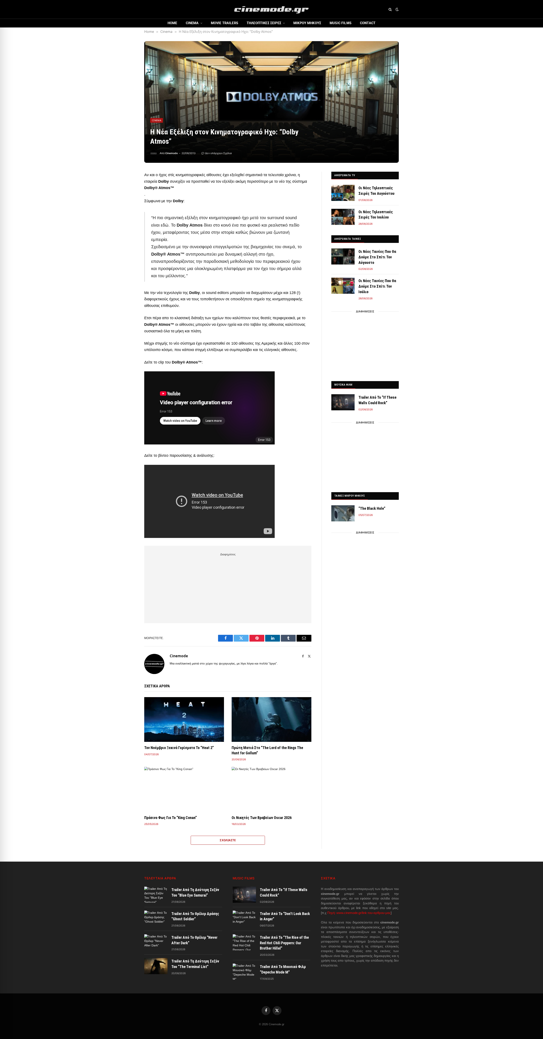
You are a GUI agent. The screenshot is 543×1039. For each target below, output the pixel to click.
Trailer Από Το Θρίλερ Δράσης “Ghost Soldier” (195, 916)
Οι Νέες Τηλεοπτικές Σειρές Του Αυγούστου (376, 191)
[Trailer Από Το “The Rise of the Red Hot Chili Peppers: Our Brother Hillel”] (244, 942)
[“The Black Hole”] (343, 513)
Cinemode (171, 153)
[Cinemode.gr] (271, 9)
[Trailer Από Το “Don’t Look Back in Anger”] (244, 919)
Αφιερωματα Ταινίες (347, 238)
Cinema (192, 23)
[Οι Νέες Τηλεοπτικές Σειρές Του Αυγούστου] (343, 193)
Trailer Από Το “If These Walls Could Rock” (377, 400)
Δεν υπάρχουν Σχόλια (218, 153)
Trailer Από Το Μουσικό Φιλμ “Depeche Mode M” (283, 969)
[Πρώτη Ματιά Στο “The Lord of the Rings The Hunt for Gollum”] (271, 719)
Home (172, 23)
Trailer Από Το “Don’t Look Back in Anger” (285, 916)
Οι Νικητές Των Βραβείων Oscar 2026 (262, 817)
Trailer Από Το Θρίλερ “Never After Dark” (194, 940)
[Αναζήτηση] (390, 9)
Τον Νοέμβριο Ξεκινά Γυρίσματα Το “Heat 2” (179, 747)
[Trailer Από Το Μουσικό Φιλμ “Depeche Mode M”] (244, 972)
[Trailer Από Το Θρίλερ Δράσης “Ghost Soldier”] (156, 919)
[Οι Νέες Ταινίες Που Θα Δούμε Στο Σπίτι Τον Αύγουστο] (343, 256)
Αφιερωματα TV (344, 175)
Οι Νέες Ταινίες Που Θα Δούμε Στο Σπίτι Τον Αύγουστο (377, 257)
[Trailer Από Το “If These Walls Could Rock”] (343, 402)
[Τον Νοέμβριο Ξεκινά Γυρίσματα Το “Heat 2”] (184, 719)
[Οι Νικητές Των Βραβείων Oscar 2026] (271, 789)
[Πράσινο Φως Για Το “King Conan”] (184, 789)
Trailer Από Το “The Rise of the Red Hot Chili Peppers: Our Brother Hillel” (284, 942)
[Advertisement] (227, 587)
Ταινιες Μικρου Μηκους (349, 495)
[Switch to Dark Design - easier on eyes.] (397, 9)
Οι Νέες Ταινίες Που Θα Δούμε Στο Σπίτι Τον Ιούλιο (377, 286)
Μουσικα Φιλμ (343, 384)
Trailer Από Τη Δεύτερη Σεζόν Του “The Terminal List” (195, 964)
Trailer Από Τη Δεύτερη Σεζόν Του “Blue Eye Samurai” (195, 892)
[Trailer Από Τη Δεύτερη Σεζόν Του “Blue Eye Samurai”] (156, 895)
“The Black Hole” (371, 508)
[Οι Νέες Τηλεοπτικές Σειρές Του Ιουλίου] (343, 217)
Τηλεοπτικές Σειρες (264, 23)
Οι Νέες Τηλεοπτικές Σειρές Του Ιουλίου (375, 215)
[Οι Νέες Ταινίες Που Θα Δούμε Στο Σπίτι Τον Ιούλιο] (343, 286)
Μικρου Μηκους (307, 23)
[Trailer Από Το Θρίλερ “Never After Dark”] (156, 942)
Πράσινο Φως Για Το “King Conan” (170, 817)
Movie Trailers (224, 23)
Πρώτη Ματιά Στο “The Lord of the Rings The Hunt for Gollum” (267, 750)
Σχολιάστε (228, 840)
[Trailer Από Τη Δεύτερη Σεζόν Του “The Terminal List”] (156, 966)
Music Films (340, 23)
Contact (367, 23)
